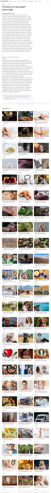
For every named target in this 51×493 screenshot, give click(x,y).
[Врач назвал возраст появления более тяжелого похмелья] (9, 324)
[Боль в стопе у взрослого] (9, 467)
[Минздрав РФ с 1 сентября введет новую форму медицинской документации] (25, 419)
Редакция (19, 492)
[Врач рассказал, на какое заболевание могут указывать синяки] (41, 229)
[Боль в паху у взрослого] (41, 340)
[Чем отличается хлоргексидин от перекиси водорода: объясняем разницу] (25, 324)
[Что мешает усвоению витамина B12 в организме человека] (25, 245)
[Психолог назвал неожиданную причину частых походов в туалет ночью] (41, 388)
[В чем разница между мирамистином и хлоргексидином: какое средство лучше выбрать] (41, 372)
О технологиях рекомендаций (43, 492)
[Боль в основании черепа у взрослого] (25, 261)
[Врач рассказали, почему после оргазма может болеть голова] (9, 197)
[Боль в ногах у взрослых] (41, 435)
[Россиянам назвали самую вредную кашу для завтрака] (41, 197)
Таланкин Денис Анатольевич (13, 57)
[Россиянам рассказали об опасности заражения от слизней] (25, 467)
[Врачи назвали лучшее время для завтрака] (41, 277)
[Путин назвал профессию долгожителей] (41, 150)
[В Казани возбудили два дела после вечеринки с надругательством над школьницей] (25, 150)
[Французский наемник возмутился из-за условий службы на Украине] (41, 213)
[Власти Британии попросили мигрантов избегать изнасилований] (41, 292)
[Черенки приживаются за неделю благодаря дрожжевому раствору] (25, 451)
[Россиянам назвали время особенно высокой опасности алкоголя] (25, 292)
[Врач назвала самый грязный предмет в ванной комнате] (9, 419)
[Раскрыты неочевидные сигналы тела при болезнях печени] (9, 134)
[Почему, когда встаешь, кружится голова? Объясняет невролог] (25, 166)
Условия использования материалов (27, 492)
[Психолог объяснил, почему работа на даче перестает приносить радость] (9, 308)
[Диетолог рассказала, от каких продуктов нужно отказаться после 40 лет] (9, 372)
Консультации (4, 4)
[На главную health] (5, 1)
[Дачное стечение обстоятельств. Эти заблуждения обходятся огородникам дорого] (25, 483)
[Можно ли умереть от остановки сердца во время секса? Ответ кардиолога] (41, 118)
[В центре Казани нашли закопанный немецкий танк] (41, 166)
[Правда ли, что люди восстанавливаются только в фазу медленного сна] (9, 403)
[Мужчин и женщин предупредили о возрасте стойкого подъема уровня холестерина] (25, 372)
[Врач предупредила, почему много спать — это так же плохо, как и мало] (9, 292)
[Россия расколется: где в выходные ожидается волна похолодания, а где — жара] (25, 340)
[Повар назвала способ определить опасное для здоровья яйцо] (41, 134)
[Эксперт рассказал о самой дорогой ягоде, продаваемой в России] (41, 245)
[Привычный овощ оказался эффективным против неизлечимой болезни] (9, 261)
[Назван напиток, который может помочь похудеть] (25, 308)
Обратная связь (35, 492)
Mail (1, 492)
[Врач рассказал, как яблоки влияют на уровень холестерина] (25, 118)
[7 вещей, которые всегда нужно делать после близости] (41, 182)
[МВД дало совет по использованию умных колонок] (9, 483)
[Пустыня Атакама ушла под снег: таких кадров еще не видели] (41, 261)
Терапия (9, 4)
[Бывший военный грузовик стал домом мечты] (25, 403)
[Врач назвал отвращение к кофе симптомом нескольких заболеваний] (9, 451)
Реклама (8, 492)
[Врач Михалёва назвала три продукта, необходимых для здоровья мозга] (25, 197)
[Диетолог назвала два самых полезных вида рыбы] (9, 150)
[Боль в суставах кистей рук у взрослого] (41, 451)
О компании (4, 492)
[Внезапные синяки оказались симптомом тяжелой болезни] (9, 213)
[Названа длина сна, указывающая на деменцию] (9, 118)
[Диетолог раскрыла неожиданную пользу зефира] (9, 166)
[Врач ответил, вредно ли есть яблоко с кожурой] (9, 182)
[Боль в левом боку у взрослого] (41, 403)
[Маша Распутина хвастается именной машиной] (41, 467)
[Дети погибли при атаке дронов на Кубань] (41, 419)
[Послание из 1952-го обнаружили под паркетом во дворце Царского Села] (9, 245)
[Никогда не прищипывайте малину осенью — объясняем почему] (25, 229)
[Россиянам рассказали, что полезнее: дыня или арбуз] (9, 435)
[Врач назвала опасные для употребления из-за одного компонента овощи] (25, 213)
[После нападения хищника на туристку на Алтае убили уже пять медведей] (25, 134)
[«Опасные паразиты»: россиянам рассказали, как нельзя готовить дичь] (9, 229)
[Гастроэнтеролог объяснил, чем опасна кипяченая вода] (25, 182)
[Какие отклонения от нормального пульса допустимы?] (9, 340)
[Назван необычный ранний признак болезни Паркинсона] (25, 277)
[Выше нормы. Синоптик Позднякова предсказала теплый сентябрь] (9, 277)
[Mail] (1, 1)
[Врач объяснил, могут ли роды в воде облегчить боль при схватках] (25, 435)
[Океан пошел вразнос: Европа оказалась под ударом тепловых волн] (41, 308)
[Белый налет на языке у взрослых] (25, 388)
